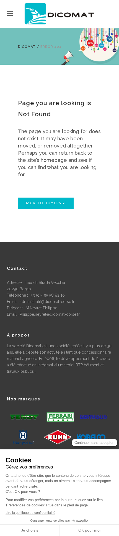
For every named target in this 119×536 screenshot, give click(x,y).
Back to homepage (46, 203)
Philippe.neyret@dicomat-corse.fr (50, 314)
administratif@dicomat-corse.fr (47, 301)
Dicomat (27, 47)
